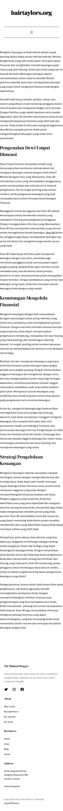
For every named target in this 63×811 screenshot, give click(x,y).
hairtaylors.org (31, 12)
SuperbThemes (11, 803)
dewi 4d (50, 232)
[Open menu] (32, 32)
